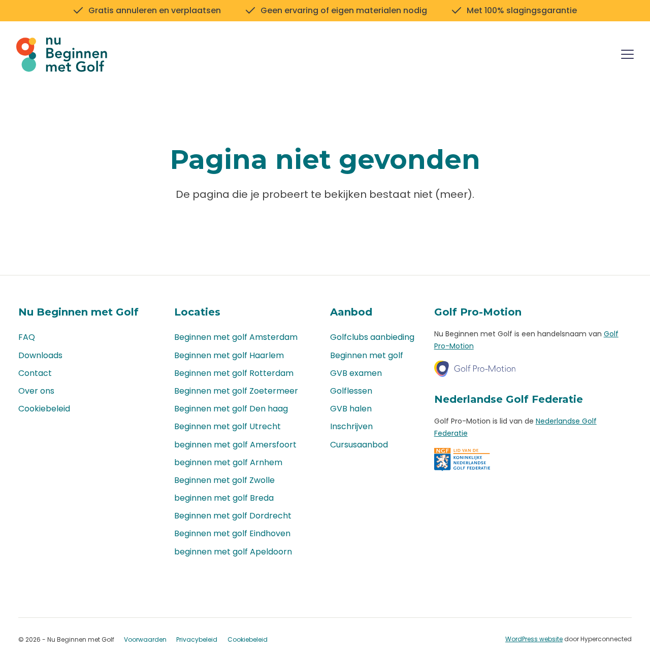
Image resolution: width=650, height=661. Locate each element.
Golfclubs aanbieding (372, 337)
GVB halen (351, 408)
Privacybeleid (196, 639)
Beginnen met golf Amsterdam (236, 337)
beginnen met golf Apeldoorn (233, 552)
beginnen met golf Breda (224, 498)
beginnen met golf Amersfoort (235, 444)
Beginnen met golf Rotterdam (234, 373)
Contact (35, 373)
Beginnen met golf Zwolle (224, 480)
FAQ (26, 337)
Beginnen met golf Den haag (231, 408)
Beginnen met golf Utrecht (227, 426)
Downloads (40, 355)
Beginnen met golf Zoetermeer (236, 391)
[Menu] (627, 56)
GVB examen (356, 373)
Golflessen (351, 391)
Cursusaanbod (359, 444)
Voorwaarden (145, 639)
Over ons (36, 391)
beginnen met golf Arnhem (228, 462)
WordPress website (534, 639)
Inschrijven (351, 426)
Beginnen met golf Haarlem (229, 355)
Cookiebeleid (44, 408)
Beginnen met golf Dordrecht (232, 515)
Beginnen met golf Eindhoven (232, 533)
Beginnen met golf (366, 355)
